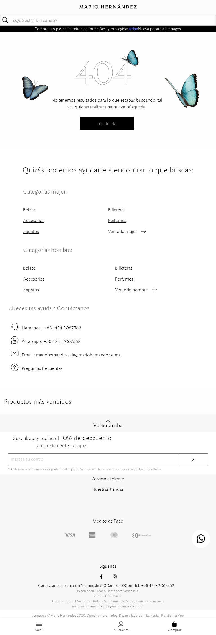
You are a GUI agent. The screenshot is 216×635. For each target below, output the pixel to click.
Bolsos (29, 209)
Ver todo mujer (122, 231)
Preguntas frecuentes (42, 368)
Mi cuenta (121, 630)
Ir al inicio (107, 123)
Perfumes (117, 220)
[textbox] (108, 20)
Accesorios (33, 220)
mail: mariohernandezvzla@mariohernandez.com (107, 606)
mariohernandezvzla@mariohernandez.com (71, 355)
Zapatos (31, 231)
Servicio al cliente (108, 478)
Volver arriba (108, 425)
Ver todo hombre (131, 289)
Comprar (174, 630)
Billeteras (116, 209)
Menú (39, 630)
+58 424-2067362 (51, 341)
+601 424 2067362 (51, 327)
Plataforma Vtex (172, 615)
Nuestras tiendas (108, 489)
